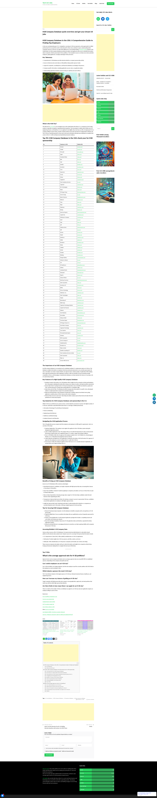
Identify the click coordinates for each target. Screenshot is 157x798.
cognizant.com (80, 184)
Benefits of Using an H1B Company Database (55, 677)
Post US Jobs (110, 3)
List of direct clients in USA (48, 607)
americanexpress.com (81, 212)
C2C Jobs (78, 3)
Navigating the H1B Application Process (54, 675)
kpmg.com (79, 287)
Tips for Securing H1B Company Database (54, 678)
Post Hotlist (90, 3)
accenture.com (80, 167)
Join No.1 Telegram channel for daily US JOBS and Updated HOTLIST (58, 614)
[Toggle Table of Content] (77, 663)
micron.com (79, 290)
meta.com (79, 157)
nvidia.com (79, 245)
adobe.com (79, 240)
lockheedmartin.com (81, 270)
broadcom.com (80, 242)
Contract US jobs (83, 49)
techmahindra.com (81, 312)
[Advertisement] (68, 19)
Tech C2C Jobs (47, 3)
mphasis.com (80, 310)
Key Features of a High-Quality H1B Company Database (57, 672)
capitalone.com (80, 214)
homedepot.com (80, 320)
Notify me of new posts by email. (68, 751)
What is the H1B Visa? (51, 668)
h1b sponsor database (68, 698)
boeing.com (79, 209)
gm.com (79, 277)
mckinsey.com (80, 217)
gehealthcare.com (81, 265)
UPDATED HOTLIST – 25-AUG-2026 (103, 78)
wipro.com (79, 189)
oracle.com (79, 174)
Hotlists (83, 3)
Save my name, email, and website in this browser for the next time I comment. (59, 748)
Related (48, 691)
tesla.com (79, 202)
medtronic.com (80, 207)
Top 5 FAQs (49, 681)
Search (112, 29)
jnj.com (78, 260)
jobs (98, 112)
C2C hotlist (45, 778)
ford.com (79, 325)
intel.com (79, 162)
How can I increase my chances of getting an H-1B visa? (57, 688)
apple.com (79, 154)
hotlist (99, 108)
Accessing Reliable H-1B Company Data (54, 680)
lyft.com (79, 224)
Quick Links (101, 3)
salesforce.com (80, 237)
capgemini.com (80, 179)
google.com (79, 149)
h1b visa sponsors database (79, 698)
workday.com (80, 255)
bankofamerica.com (81, 197)
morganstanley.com (81, 257)
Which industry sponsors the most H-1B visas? (55, 686)
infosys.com (79, 177)
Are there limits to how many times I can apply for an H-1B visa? (58, 689)
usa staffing (100, 118)
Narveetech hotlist (100, 86)
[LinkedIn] (154, 402)
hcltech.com (79, 187)
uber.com (79, 222)
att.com (78, 219)
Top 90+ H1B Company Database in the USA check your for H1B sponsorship (59, 669)
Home (73, 3)
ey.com (78, 194)
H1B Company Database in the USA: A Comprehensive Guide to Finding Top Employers (61, 665)
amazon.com (79, 147)
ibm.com (79, 159)
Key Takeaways (49, 666)
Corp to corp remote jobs (48, 599)
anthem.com (79, 267)
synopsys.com (80, 335)
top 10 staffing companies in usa (50, 596)
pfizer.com (79, 204)
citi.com (79, 262)
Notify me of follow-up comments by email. (53, 751)
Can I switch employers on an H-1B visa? (54, 685)
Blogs (96, 3)
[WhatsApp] (154, 394)
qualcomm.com (80, 172)
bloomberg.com (80, 300)
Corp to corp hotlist (49, 609)
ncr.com (79, 338)
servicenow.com (80, 315)
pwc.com (79, 333)
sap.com (79, 229)
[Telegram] (154, 398)
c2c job (99, 105)
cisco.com (79, 169)
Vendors (99, 121)
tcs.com (78, 182)
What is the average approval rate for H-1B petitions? (55, 683)
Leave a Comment (91, 699)
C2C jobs (52, 126)
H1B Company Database (58, 698)
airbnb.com (79, 250)
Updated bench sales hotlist (49, 601)
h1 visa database (48, 698)
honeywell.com (80, 272)
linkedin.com (79, 247)
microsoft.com (80, 152)
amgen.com (79, 297)
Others (99, 115)
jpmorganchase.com (81, 192)
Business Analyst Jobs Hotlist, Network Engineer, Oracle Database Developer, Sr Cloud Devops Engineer (51, 631)
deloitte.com (79, 164)
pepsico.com (79, 275)
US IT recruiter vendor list (48, 604)
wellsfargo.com (80, 302)
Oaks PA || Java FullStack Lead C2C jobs (104, 93)
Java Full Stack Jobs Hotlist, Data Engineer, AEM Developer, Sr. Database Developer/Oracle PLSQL (84, 631)
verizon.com (79, 232)
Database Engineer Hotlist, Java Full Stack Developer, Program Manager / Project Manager (67, 631)
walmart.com (80, 199)
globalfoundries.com (81, 343)
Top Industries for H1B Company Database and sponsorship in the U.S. (59, 674)
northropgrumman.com (82, 280)
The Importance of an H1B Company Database (55, 671)
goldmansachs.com (81, 227)
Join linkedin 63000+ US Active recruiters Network (54, 612)
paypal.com (79, 235)
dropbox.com (80, 252)
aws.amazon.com (80, 360)
